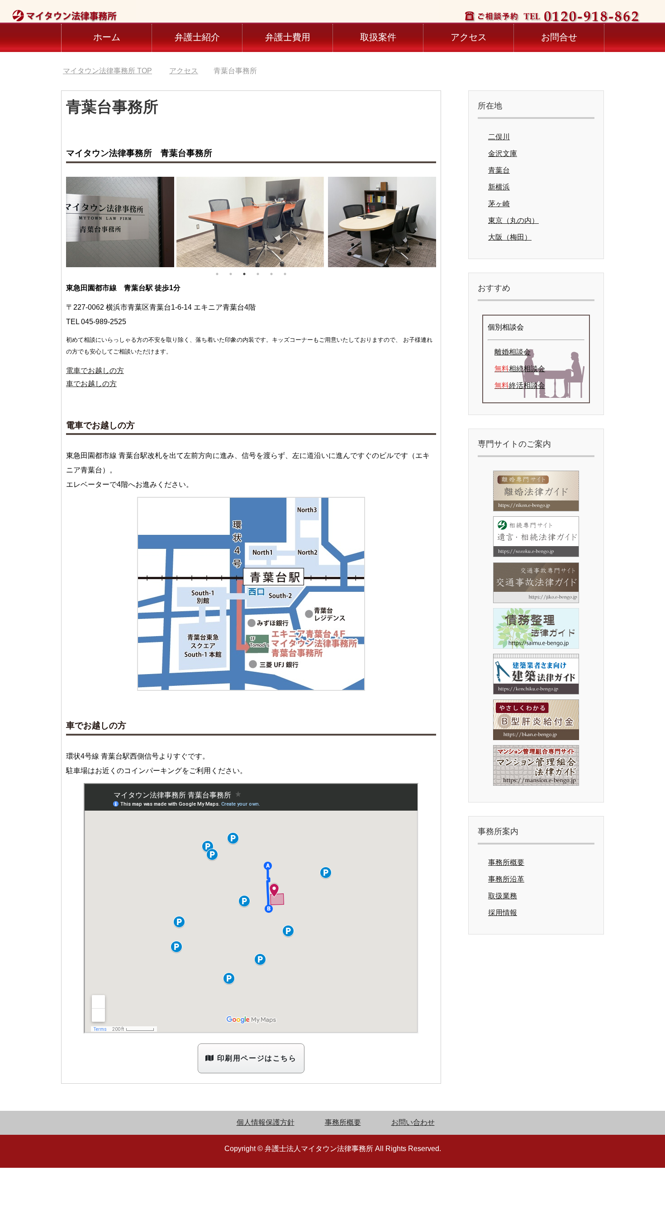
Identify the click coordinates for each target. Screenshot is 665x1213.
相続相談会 (519, 369)
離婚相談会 (512, 352)
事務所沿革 (506, 879)
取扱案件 (378, 37)
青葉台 (499, 170)
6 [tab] (285, 273)
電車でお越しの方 (95, 370)
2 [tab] (230, 273)
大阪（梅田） (510, 237)
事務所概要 (506, 862)
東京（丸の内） (513, 220)
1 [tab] (217, 273)
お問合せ (559, 37)
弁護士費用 (287, 37)
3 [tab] (244, 273)
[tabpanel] (251, 222)
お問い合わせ (413, 1122)
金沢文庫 (502, 153)
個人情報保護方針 (265, 1122)
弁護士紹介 (197, 37)
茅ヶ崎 (499, 204)
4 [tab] (257, 273)
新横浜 (499, 187)
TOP (107, 71)
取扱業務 (502, 896)
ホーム (106, 37)
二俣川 (499, 137)
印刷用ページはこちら (255, 1058)
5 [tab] (271, 273)
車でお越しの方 (91, 383)
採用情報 (502, 912)
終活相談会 (519, 385)
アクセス (469, 37)
